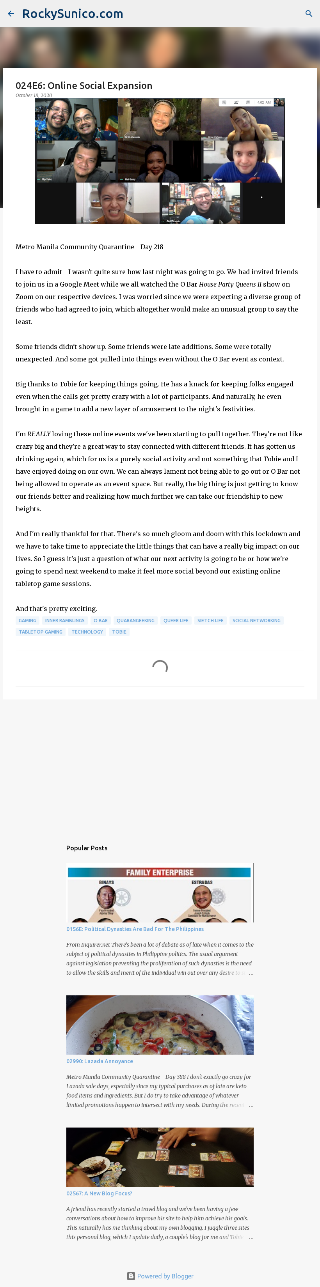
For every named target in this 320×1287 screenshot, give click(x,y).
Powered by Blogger (165, 1276)
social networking (257, 620)
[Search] (309, 13)
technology (87, 631)
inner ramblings (65, 620)
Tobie (119, 631)
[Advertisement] (160, 765)
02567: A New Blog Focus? (99, 1193)
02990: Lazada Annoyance (99, 1061)
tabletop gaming (40, 631)
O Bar (101, 620)
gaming (27, 620)
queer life (176, 620)
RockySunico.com (72, 13)
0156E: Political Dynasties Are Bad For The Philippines (135, 929)
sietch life (210, 620)
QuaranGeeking (136, 620)
